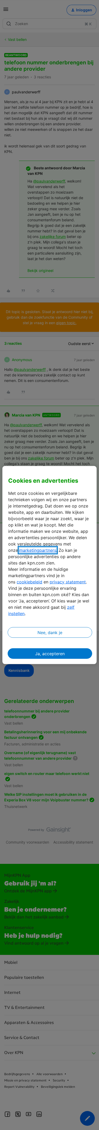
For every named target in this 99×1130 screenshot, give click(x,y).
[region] (49, 565)
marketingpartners (37, 550)
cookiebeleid (29, 581)
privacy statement (68, 581)
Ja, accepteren (50, 653)
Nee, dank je (49, 632)
